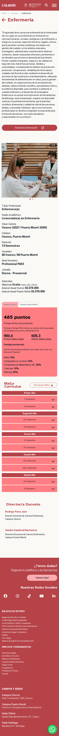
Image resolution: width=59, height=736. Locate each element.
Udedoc (5, 635)
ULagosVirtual (7, 668)
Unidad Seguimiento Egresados (14, 620)
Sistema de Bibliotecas (11, 659)
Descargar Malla (41, 385)
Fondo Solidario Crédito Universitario (16, 623)
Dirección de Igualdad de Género (15, 629)
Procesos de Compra (10, 671)
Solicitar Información (26, 127)
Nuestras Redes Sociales (39, 587)
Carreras (14, 13)
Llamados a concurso (10, 656)
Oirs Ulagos (6, 638)
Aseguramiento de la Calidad (13, 617)
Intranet (5, 674)
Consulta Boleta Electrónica (13, 662)
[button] (30, 199)
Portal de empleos (9, 653)
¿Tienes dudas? (45, 566)
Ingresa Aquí (42, 577)
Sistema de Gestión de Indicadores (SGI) (18, 641)
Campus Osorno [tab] (10, 304)
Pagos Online (7, 665)
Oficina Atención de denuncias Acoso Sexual (19, 626)
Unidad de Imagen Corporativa (14, 632)
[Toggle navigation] (54, 5)
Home (4, 13)
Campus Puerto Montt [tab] (29, 304)
